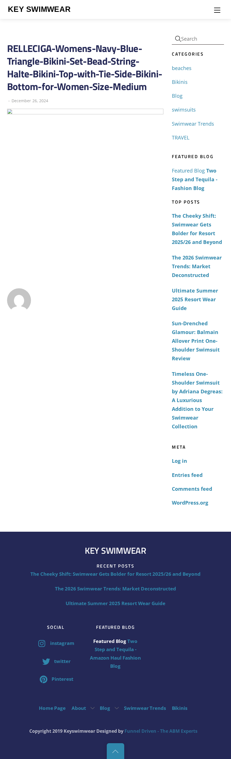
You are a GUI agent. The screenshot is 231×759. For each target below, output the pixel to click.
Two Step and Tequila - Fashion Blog (194, 179)
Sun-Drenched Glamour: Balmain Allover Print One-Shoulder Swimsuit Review (196, 341)
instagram (61, 643)
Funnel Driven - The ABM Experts (161, 731)
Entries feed (187, 475)
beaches (182, 68)
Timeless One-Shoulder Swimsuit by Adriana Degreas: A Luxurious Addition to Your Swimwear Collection (197, 400)
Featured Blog (188, 170)
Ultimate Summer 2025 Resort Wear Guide (195, 299)
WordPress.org (190, 502)
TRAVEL (180, 137)
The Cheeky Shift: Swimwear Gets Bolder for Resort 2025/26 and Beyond (197, 228)
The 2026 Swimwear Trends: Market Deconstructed (197, 266)
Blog (177, 95)
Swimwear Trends (193, 123)
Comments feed (192, 488)
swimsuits (184, 109)
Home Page (52, 708)
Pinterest (61, 679)
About (79, 708)
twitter (62, 661)
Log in (179, 460)
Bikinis (180, 81)
